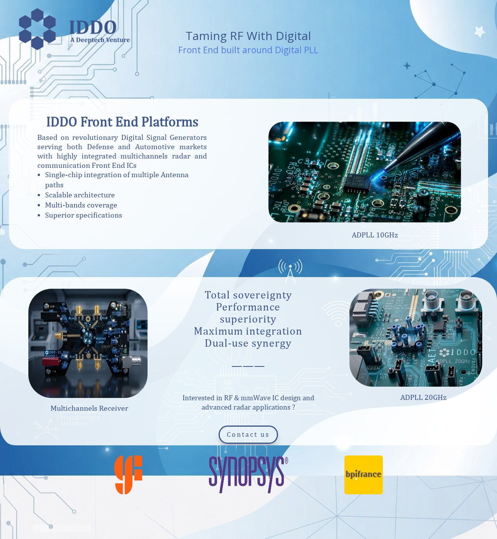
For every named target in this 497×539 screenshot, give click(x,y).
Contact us (248, 434)
